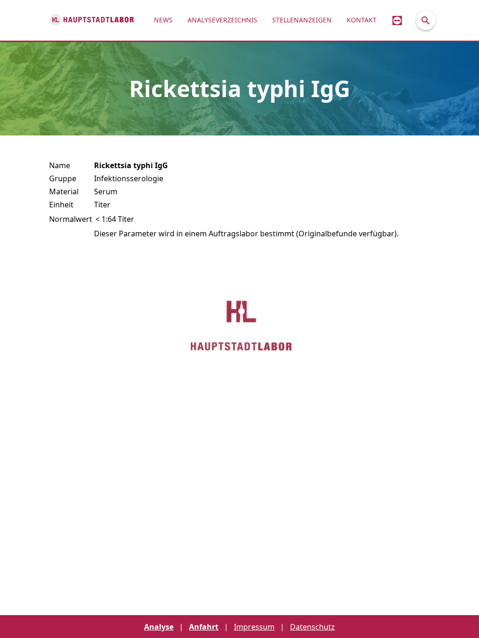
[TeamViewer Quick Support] (397, 20)
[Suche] (425, 20)
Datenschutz (312, 627)
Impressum (254, 627)
